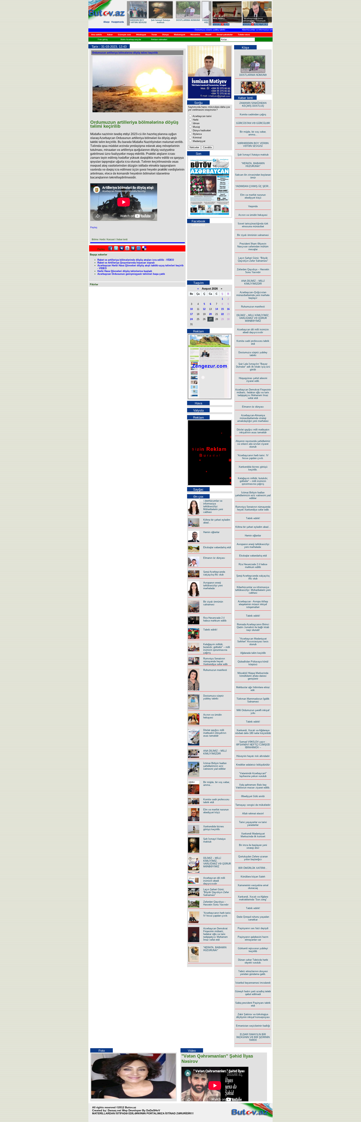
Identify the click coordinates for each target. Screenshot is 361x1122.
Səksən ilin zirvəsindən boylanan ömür (253, 176)
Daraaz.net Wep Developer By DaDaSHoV (134, 1110)
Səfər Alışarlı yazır (253, 93)
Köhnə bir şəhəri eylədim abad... (253, 527)
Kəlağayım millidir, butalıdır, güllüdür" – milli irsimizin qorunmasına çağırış (216, 648)
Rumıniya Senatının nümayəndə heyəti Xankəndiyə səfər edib (215, 661)
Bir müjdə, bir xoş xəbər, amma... (253, 133)
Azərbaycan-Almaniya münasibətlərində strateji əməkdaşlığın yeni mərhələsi (252, 418)
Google (127, 248)
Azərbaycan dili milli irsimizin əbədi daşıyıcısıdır (214, 881)
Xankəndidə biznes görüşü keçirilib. (213, 828)
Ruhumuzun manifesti (215, 670)
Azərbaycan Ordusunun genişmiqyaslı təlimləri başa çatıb (131, 274)
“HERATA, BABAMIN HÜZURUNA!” (143, 21)
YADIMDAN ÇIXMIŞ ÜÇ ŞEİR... (168, 21)
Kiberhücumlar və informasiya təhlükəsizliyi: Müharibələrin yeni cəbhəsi (259, 30)
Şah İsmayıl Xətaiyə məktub (252, 154)
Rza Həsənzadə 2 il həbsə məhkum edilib (214, 619)
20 (210, 314)
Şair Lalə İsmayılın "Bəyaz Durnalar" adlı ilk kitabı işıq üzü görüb (253, 366)
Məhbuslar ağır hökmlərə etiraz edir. (253, 689)
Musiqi (196, 126)
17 (191, 314)
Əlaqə (106, 22)
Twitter (116, 248)
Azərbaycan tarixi (202, 116)
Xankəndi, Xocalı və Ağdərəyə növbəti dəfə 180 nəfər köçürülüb (253, 732)
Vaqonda (253, 206)
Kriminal (197, 137)
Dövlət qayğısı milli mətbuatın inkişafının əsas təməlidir (214, 733)
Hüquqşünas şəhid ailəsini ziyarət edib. (253, 379)
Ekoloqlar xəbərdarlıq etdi (217, 547)
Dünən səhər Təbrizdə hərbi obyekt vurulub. (253, 961)
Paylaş (93, 227)
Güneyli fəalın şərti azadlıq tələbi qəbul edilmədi (253, 993)
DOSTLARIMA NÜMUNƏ (253, 67)
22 (222, 314)
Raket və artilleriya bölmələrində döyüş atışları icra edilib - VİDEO (135, 259)
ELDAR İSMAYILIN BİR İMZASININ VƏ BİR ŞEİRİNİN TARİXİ (253, 1037)
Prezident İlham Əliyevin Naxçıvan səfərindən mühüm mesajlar (252, 246)
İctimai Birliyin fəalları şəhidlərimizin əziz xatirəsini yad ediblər (215, 766)
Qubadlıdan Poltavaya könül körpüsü (253, 663)
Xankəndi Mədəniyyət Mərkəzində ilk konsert (253, 835)
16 (228, 309)
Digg (133, 248)
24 (191, 319)
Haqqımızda (117, 22)
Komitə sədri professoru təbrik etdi (253, 342)
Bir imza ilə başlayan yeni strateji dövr (253, 846)
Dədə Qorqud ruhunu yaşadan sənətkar (253, 918)
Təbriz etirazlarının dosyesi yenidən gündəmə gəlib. (253, 973)
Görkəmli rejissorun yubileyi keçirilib (253, 950)
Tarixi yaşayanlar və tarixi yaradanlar (253, 823)
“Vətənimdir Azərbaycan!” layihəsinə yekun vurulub (253, 775)
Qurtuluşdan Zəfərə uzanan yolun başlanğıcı (253, 858)
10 (191, 309)
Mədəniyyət (198, 141)
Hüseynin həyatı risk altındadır (253, 756)
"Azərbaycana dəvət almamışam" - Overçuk (254, 19)
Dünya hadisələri (201, 130)
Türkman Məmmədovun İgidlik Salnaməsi (253, 700)
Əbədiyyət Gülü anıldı (253, 796)
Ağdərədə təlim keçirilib (253, 653)
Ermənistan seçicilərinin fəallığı (253, 1025)
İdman (195, 123)
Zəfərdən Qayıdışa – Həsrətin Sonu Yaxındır (215, 903)
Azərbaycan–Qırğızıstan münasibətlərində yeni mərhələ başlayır (252, 295)
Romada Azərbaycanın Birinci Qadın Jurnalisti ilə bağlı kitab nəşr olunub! (253, 627)
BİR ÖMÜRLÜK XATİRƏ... (252, 868)
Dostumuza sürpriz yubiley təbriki (195, 30)
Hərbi (195, 119)
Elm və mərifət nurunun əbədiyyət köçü (194, 21)
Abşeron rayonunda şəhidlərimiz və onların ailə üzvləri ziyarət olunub (253, 444)
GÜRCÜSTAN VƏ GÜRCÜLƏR (253, 123)
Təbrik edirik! (210, 629)
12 (204, 309)
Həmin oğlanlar (211, 532)
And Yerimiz (219, 18)
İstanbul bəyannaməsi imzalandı (253, 982)
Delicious (144, 248)
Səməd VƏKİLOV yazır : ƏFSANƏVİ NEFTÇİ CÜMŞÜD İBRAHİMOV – (253, 744)
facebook (110, 248)
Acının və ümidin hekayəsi (212, 716)
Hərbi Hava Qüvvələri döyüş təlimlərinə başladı (124, 271)
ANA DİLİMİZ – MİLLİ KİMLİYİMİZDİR (215, 752)
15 (222, 309)
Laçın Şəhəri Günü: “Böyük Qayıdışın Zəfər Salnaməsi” (216, 892)
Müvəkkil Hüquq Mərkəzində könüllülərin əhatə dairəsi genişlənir (252, 676)
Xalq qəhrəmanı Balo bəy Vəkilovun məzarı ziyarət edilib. (253, 786)
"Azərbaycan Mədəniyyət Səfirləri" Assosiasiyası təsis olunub (252, 641)
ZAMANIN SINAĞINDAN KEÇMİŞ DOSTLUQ (252, 104)
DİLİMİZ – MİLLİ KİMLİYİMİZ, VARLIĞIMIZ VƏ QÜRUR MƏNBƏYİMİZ (217, 862)
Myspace (121, 248)
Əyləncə (197, 134)
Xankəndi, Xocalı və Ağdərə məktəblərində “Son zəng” (253, 898)
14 (216, 309)
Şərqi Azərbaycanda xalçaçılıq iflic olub (214, 573)
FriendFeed (138, 248)
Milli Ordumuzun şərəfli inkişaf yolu (253, 711)
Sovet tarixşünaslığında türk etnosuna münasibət (253, 225)
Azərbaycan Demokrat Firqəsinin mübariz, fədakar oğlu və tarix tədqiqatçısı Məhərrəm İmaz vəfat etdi (215, 934)
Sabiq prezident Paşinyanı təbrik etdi (253, 1004)
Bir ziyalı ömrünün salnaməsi (213, 603)
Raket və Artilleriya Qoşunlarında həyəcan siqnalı (126, 262)
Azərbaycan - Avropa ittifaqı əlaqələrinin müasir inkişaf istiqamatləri (253, 604)
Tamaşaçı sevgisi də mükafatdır (252, 804)
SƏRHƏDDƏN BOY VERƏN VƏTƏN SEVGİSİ (252, 144)
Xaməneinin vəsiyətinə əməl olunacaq (253, 886)
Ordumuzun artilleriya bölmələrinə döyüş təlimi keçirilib (125, 52)
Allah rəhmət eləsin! (253, 813)
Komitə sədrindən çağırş (253, 114)
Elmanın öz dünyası (214, 557)
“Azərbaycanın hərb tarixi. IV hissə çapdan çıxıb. (217, 914)
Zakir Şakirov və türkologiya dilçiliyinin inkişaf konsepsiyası (253, 1016)
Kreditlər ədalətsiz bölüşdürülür (253, 764)
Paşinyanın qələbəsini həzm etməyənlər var (253, 938)
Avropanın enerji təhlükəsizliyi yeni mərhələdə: (213, 585)
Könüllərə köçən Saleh (253, 876)
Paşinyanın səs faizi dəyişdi (253, 928)
